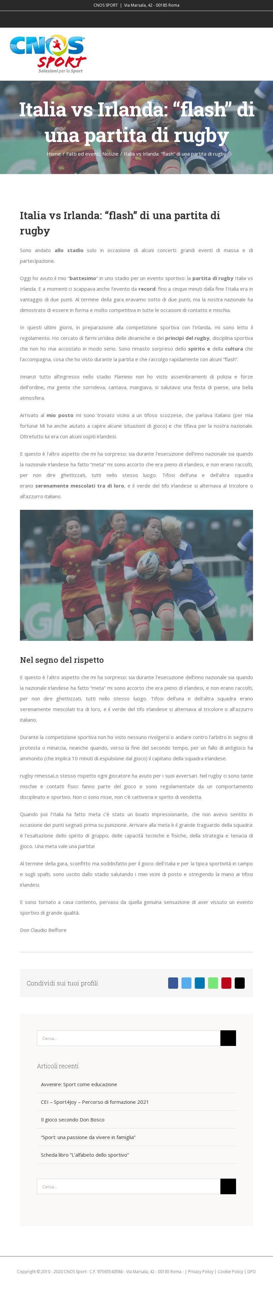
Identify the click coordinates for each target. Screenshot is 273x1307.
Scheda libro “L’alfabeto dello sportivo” (85, 1154)
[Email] (239, 983)
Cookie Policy (230, 1271)
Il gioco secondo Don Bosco (73, 1119)
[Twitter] (186, 983)
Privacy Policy (200, 1271)
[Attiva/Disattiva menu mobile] (260, 44)
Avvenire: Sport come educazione (79, 1084)
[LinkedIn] (199, 983)
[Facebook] (173, 983)
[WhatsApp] (213, 983)
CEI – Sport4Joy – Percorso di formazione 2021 (95, 1101)
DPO (251, 1271)
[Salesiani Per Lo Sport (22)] (136, 512)
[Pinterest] (226, 983)
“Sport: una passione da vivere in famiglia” (88, 1137)
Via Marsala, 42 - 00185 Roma (151, 5)
